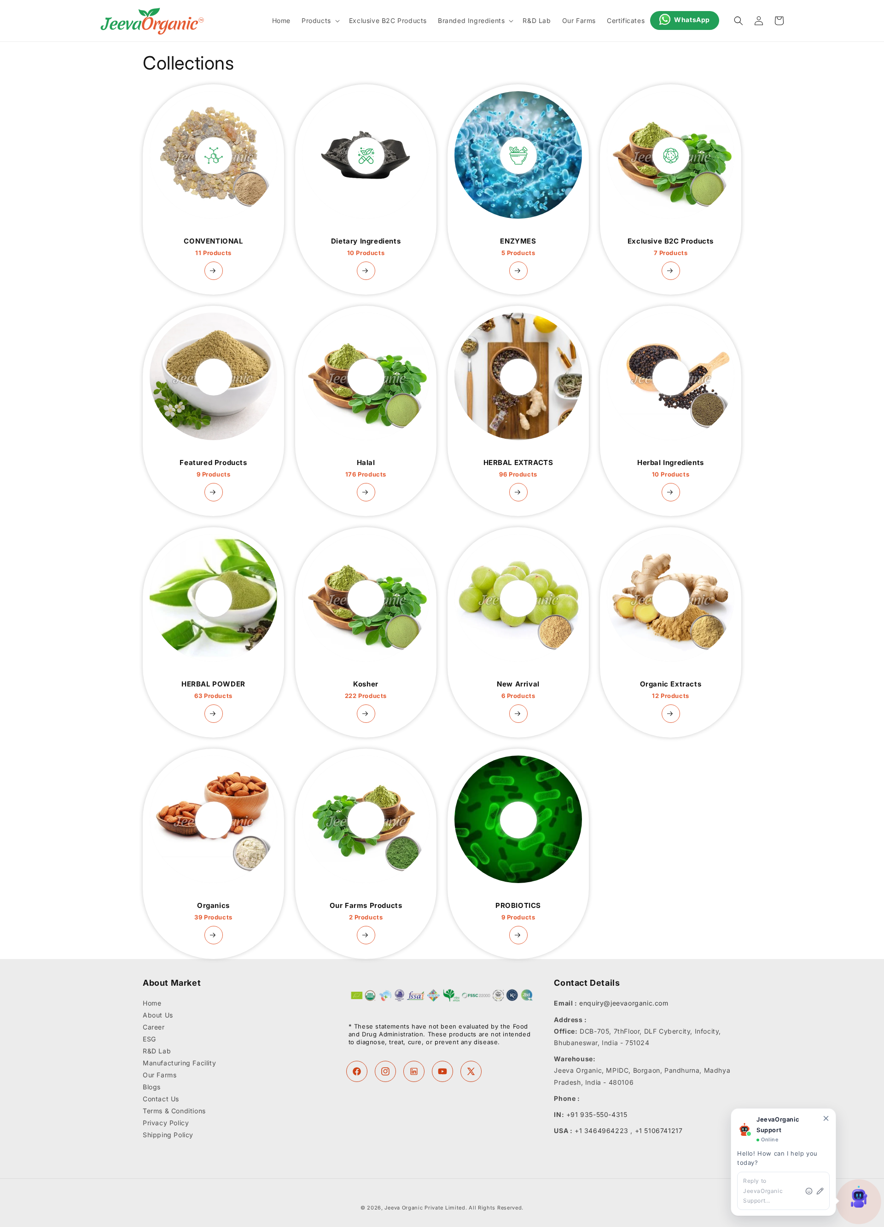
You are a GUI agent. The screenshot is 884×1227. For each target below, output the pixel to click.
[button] (319, 20)
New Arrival (518, 689)
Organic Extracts (671, 689)
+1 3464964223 (601, 1130)
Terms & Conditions (174, 1111)
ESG (149, 1039)
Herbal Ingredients (670, 468)
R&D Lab (157, 1051)
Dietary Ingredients (366, 246)
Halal (365, 468)
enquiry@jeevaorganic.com (623, 1003)
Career (154, 1027)
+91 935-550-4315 (597, 1114)
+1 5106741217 (659, 1130)
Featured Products (213, 468)
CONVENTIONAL (213, 246)
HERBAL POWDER (213, 689)
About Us (158, 1015)
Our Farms (159, 1075)
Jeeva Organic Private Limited (424, 1207)
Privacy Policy (166, 1123)
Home (152, 1003)
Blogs (152, 1087)
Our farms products (366, 911)
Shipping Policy (168, 1135)
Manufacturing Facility (179, 1063)
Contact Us (161, 1099)
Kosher (366, 689)
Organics (213, 911)
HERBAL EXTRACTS (518, 468)
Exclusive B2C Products (671, 246)
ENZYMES (518, 246)
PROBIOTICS (518, 911)
